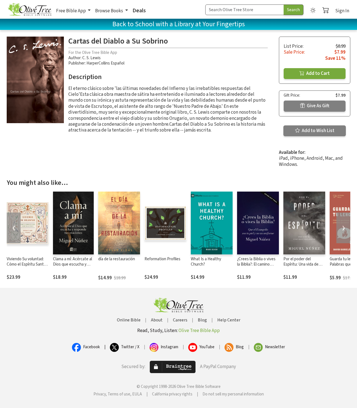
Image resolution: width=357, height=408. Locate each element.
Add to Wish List (317, 130)
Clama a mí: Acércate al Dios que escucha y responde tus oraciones (72, 267)
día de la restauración (116, 259)
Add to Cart (317, 73)
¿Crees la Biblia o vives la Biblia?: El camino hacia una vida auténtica (258, 264)
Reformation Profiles (162, 259)
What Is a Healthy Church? (206, 261)
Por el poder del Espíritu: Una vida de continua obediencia (301, 264)
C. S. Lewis (91, 58)
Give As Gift (317, 105)
